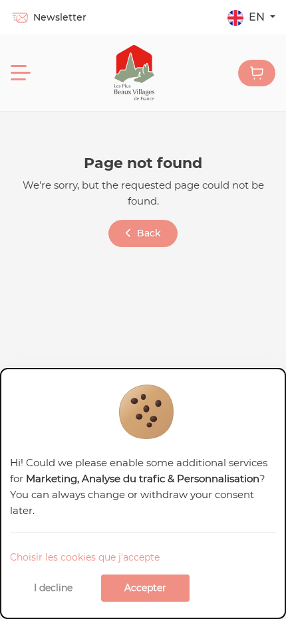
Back (149, 233)
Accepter (145, 588)
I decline (53, 588)
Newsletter (59, 17)
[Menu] (21, 73)
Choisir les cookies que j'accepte (85, 557)
